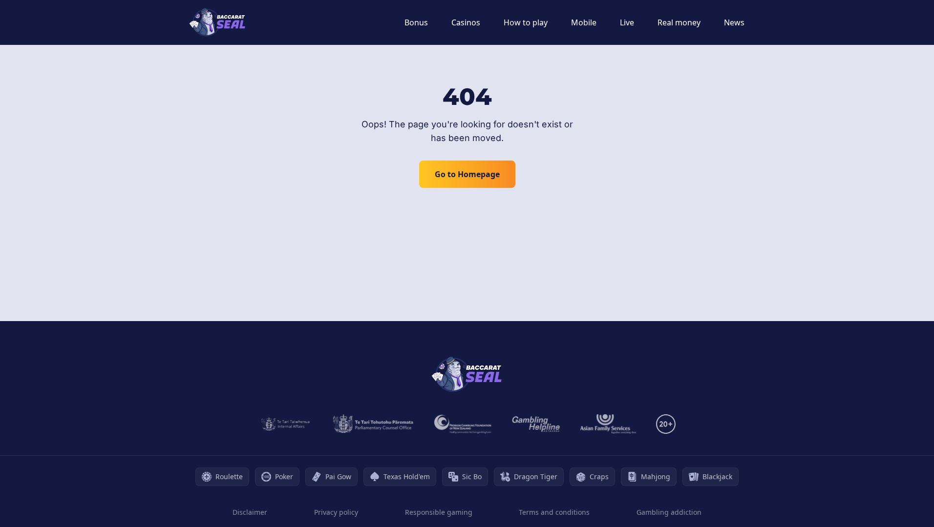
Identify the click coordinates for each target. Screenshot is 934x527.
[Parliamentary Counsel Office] (373, 424)
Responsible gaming (438, 512)
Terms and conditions (554, 512)
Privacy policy (336, 512)
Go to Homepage (467, 174)
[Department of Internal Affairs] (285, 424)
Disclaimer (250, 512)
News (734, 22)
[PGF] (463, 424)
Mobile (583, 22)
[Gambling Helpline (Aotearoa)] (536, 424)
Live (627, 22)
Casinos (465, 22)
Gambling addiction (669, 512)
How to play (526, 22)
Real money (679, 22)
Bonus (416, 22)
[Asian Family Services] (608, 424)
